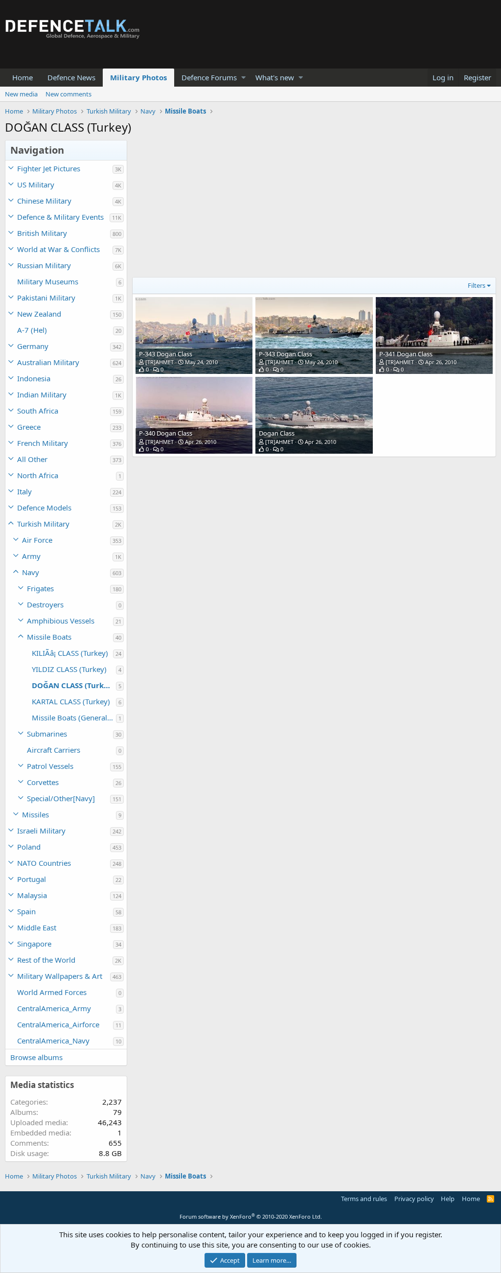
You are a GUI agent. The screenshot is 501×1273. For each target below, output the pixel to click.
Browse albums (36, 1057)
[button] (243, 78)
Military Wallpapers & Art (59, 976)
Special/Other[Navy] (61, 798)
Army (31, 556)
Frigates (40, 588)
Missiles (35, 814)
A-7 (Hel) (32, 330)
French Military (42, 443)
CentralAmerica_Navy (53, 1040)
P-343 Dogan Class (165, 353)
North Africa (37, 475)
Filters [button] (476, 285)
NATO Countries (44, 863)
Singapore (34, 944)
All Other (32, 459)
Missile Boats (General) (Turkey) (74, 717)
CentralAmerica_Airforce (58, 1024)
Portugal (31, 879)
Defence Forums (209, 77)
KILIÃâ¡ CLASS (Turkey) (70, 653)
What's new (274, 77)
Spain (26, 911)
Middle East (36, 927)
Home (22, 77)
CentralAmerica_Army (54, 1008)
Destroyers (45, 604)
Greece (29, 427)
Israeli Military (41, 830)
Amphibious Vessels (60, 620)
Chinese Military (44, 201)
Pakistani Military (46, 297)
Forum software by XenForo (251, 1216)
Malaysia (32, 895)
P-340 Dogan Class (165, 433)
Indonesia (33, 378)
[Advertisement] (311, 208)
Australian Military (48, 362)
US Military (35, 184)
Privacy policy (414, 1198)
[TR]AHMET (159, 362)
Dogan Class (277, 433)
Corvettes (43, 782)
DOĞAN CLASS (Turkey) (73, 685)
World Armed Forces (52, 992)
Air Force (37, 540)
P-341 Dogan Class (406, 353)
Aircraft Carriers (53, 750)
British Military (42, 233)
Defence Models (44, 507)
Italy (24, 491)
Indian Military (42, 394)
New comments (68, 94)
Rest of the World (46, 960)
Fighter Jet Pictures (48, 168)
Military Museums (47, 281)
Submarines (47, 734)
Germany (32, 346)
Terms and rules (364, 1198)
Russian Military (44, 265)
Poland (29, 847)
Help (448, 1198)
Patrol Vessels (50, 766)
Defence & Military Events (60, 217)
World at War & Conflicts (58, 249)
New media (21, 94)
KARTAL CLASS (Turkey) (71, 701)
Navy (30, 572)
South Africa (37, 411)
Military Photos (138, 77)
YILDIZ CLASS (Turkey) (69, 669)
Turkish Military (43, 524)
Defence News (71, 77)
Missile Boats (49, 637)
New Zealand (39, 314)
